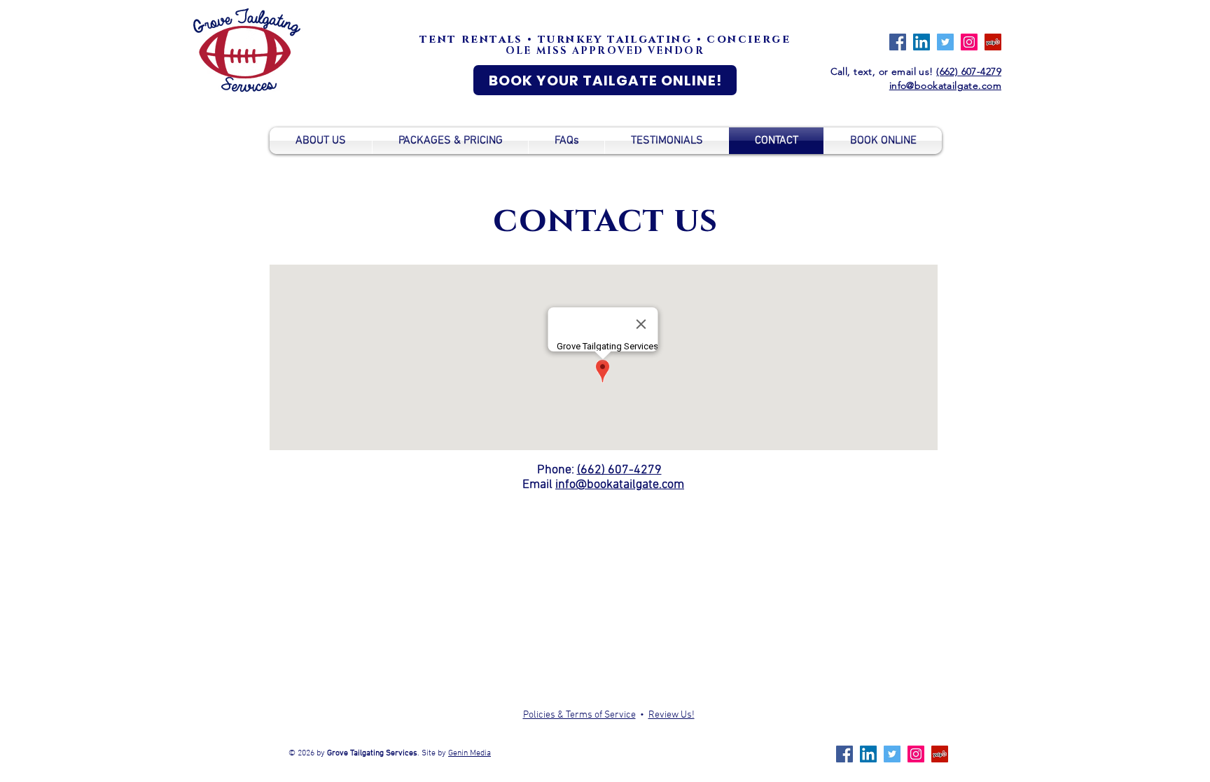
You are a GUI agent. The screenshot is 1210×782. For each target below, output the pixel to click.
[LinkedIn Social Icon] (921, 42)
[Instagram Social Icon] (969, 42)
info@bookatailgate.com (619, 484)
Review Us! (671, 715)
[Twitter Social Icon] (945, 42)
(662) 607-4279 (968, 71)
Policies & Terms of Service (579, 715)
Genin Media (469, 753)
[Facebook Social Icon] (897, 42)
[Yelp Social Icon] (993, 42)
